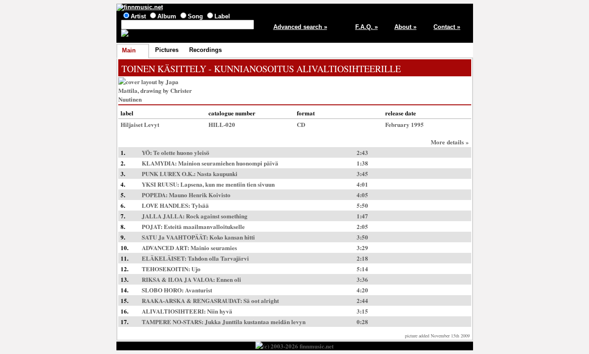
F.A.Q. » (366, 26)
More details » (450, 141)
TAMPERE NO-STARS (172, 321)
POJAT (151, 226)
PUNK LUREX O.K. (168, 173)
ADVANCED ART (164, 247)
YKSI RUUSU (159, 184)
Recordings (205, 49)
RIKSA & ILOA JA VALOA (177, 279)
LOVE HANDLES (165, 205)
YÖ (146, 152)
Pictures (167, 49)
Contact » (446, 26)
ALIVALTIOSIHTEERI (173, 311)
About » (405, 26)
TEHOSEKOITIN (165, 268)
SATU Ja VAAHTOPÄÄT (174, 237)
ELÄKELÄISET (163, 258)
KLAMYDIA (158, 163)
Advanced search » (300, 26)
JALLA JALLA (162, 215)
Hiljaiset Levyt (140, 124)
